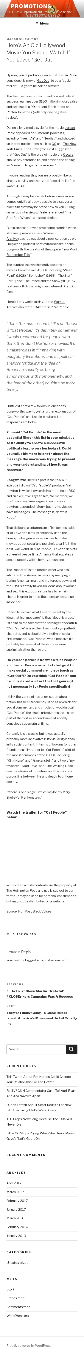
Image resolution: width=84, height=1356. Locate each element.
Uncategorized (17, 1263)
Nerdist (49, 138)
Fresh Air (27, 138)
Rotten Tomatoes (19, 112)
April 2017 (14, 1183)
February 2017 (17, 1201)
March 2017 (15, 1192)
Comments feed (18, 1307)
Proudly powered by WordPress (28, 1345)
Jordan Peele (67, 75)
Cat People (61, 307)
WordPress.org (17, 1316)
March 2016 (15, 1218)
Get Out (43, 81)
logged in (32, 960)
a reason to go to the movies (33, 165)
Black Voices (24, 934)
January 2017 (16, 1210)
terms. (11, 896)
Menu (44, 23)
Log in (11, 1289)
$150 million (48, 101)
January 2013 (16, 1236)
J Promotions (28, 6)
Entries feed (15, 1298)
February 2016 (17, 1227)
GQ (54, 144)
